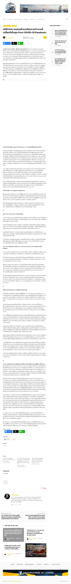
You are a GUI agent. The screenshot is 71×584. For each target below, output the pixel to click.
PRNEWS (14, 25)
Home (4, 19)
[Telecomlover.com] (11, 8)
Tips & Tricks (41, 19)
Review (25, 19)
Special (32, 19)
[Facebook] (17, 505)
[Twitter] (15, 505)
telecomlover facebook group (15, 581)
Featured (10, 19)
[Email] (12, 505)
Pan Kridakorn (10, 38)
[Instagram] (20, 505)
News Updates (18, 19)
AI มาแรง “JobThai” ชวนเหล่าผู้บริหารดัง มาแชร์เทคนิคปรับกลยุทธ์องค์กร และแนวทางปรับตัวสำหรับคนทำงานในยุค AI (23, 461)
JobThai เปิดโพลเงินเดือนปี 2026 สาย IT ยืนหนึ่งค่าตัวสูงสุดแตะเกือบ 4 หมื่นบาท (37, 460)
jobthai (5, 483)
